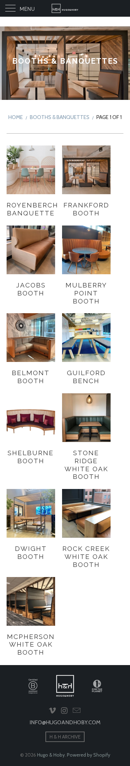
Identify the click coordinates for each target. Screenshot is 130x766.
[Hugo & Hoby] (65, 8)
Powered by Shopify (88, 755)
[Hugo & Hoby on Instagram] (65, 711)
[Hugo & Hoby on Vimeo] (52, 711)
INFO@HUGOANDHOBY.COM (65, 722)
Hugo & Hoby (51, 755)
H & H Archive (65, 737)
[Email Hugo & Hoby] (76, 711)
